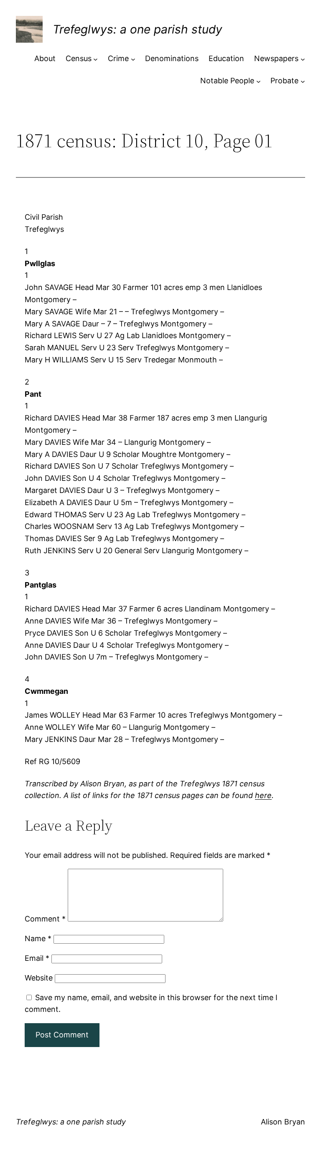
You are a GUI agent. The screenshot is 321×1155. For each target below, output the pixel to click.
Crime (118, 58)
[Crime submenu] (133, 58)
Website (39, 977)
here (263, 795)
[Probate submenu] (303, 81)
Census (79, 58)
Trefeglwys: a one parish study (137, 29)
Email (37, 958)
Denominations (172, 58)
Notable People (227, 80)
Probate (284, 80)
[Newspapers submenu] (303, 58)
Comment (45, 918)
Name (38, 938)
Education (226, 58)
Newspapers (276, 58)
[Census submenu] (95, 58)
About (45, 58)
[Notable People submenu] (258, 81)
